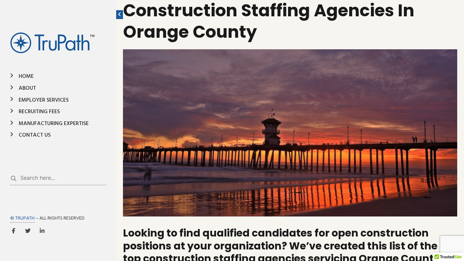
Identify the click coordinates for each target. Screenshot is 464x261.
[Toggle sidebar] (119, 14)
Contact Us (35, 135)
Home (26, 76)
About (27, 88)
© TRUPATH (22, 218)
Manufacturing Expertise (54, 123)
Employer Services (44, 100)
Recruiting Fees (39, 111)
